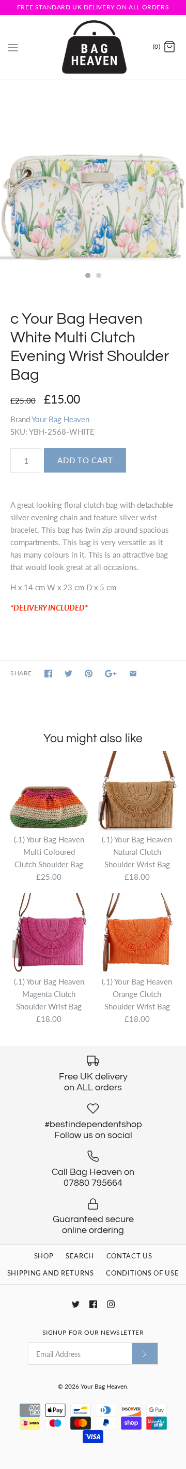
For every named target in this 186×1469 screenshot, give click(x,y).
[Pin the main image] (88, 673)
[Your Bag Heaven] (93, 47)
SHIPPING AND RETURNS (50, 1273)
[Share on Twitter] (68, 673)
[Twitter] (76, 1304)
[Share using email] (133, 673)
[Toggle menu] (13, 47)
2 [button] (98, 276)
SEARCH (80, 1256)
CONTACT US (129, 1256)
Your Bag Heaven (60, 419)
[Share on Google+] (111, 673)
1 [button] (87, 276)
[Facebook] (93, 1304)
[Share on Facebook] (48, 673)
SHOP (44, 1256)
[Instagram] (111, 1304)
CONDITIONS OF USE (142, 1273)
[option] (93, 172)
